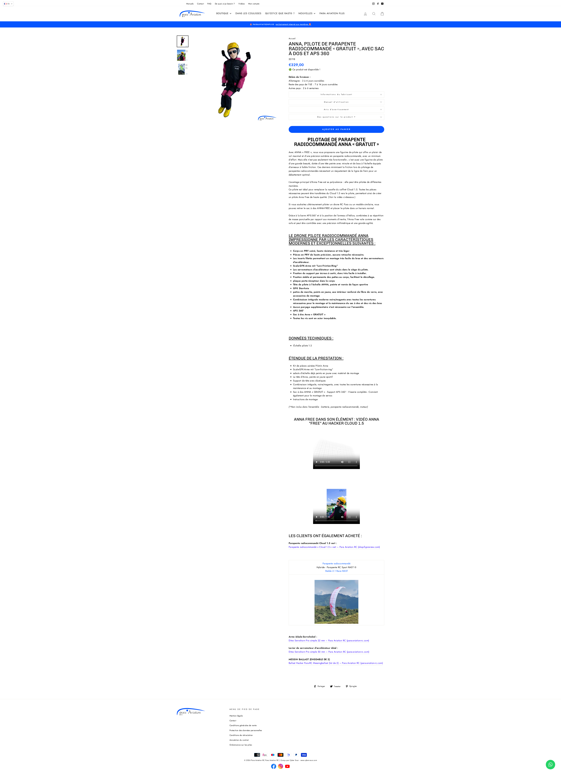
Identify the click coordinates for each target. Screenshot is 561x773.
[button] (8, 3)
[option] (280, 24)
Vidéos (241, 3)
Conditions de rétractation (241, 735)
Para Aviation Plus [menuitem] (332, 13)
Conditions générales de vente (243, 725)
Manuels (190, 3)
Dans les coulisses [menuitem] (248, 13)
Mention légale (236, 715)
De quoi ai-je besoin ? (225, 3)
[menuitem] (224, 13)
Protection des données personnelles (246, 730)
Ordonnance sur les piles (241, 744)
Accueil (292, 38)
